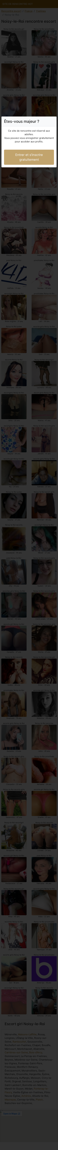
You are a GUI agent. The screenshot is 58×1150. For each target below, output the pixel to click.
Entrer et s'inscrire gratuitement (29, 157)
